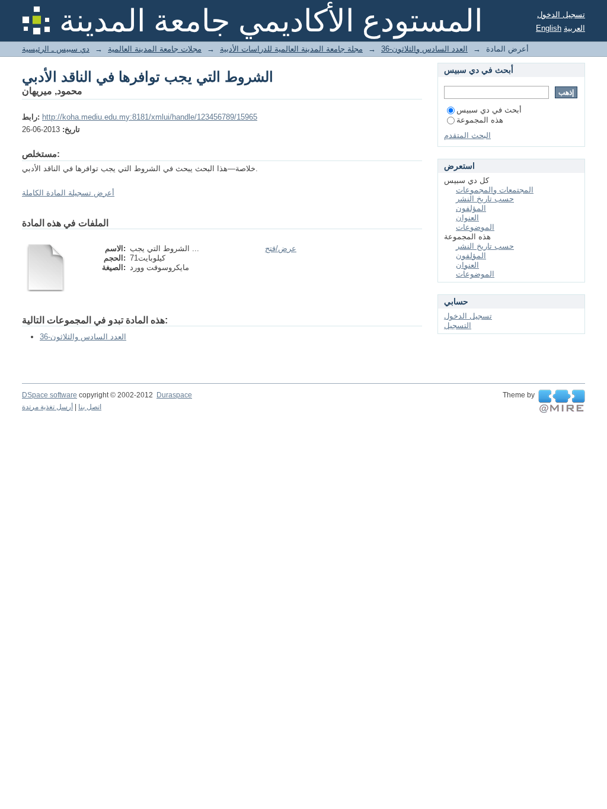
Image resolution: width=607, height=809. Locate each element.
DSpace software (49, 395)
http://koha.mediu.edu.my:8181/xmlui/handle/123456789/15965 (149, 117)
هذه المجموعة (479, 119)
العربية (574, 28)
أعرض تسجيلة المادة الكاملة (68, 192)
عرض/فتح (280, 248)
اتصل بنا (89, 407)
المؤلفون (471, 208)
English (548, 28)
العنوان (467, 217)
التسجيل (457, 325)
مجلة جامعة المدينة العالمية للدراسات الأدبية (291, 48)
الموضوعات (475, 227)
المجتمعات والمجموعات (494, 189)
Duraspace (174, 395)
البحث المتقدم (467, 135)
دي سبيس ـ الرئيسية (56, 48)
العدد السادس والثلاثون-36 (424, 48)
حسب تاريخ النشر (485, 198)
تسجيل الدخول (561, 14)
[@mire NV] (561, 401)
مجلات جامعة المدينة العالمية (155, 48)
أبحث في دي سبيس (489, 109)
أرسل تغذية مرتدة (47, 407)
